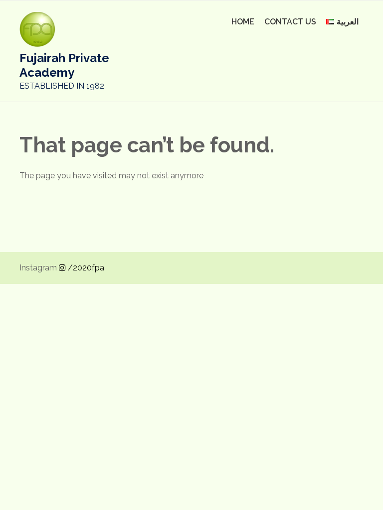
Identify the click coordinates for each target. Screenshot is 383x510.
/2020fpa (85, 267)
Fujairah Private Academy (64, 65)
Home (242, 21)
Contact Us (290, 21)
